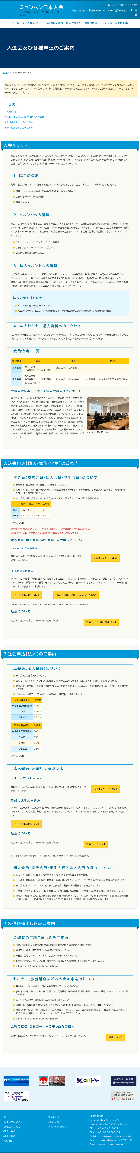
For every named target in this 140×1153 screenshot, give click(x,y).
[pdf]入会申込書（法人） (27, 824)
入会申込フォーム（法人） (105, 789)
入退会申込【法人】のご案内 (20, 122)
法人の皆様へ (73, 23)
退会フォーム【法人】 (95, 844)
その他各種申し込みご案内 (20, 128)
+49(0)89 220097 (123, 5)
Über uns (54, 1122)
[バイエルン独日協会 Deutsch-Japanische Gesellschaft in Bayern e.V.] (52, 1085)
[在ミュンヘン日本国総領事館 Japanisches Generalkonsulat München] (16, 1085)
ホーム (15, 23)
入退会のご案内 (54, 23)
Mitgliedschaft (57, 1127)
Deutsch (121, 23)
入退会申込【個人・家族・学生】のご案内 (25, 117)
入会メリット (12, 112)
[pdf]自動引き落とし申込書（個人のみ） (76, 595)
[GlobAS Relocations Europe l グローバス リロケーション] (16, 1100)
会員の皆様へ (92, 23)
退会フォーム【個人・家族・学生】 (101, 622)
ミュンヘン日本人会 (42, 10)
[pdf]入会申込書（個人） (27, 595)
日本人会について (32, 23)
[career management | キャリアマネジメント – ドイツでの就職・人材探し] (123, 1085)
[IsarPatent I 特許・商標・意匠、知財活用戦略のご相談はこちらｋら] (123, 1100)
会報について (115, 1037)
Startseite (54, 1117)
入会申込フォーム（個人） (105, 558)
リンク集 (107, 23)
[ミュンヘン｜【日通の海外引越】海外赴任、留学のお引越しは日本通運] (88, 1085)
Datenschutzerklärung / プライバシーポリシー (113, 1140)
